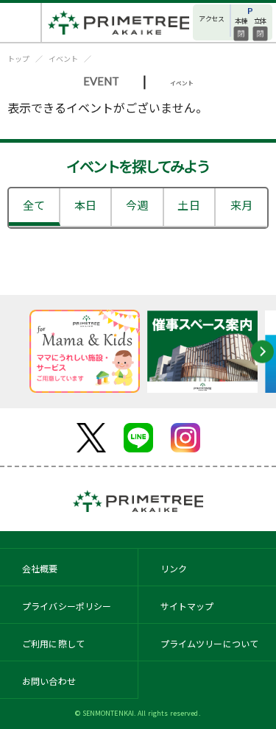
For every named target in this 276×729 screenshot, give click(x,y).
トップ (18, 58)
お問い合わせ (49, 681)
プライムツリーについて (209, 643)
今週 (137, 205)
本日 (85, 205)
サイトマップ (187, 606)
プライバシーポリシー (67, 606)
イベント (63, 58)
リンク (173, 568)
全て (34, 205)
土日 (188, 205)
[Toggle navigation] (21, 22)
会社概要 (40, 568)
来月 (241, 205)
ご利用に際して (53, 643)
